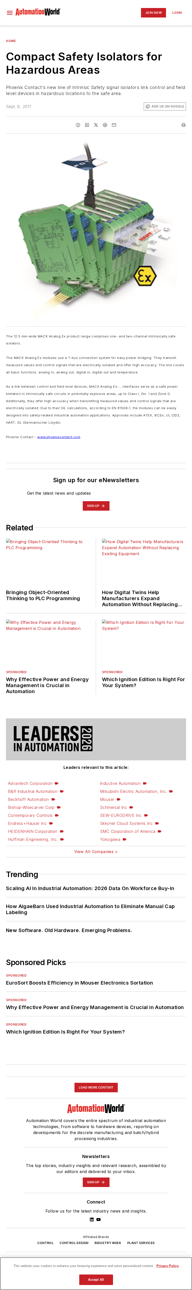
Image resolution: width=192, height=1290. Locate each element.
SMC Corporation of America (127, 831)
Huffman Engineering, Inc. (33, 839)
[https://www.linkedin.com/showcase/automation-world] (91, 1219)
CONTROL (45, 1243)
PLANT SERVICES (141, 1243)
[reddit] (105, 124)
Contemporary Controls (30, 815)
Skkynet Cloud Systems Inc (126, 823)
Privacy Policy (167, 1266)
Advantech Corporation (30, 783)
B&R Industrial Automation (33, 791)
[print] (183, 124)
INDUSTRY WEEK (107, 1243)
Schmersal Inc (113, 807)
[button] (10, 12)
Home (11, 41)
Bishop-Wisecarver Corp (31, 807)
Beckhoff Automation (28, 799)
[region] (96, 1273)
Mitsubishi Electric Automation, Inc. (133, 791)
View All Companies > (96, 851)
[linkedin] (87, 124)
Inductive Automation (120, 783)
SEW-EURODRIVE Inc (121, 815)
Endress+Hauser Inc (27, 823)
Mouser (107, 799)
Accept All (96, 1280)
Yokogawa (110, 839)
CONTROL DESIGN (74, 1243)
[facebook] (78, 124)
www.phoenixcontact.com (58, 437)
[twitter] (96, 124)
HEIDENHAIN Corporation (33, 831)
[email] (114, 124)
